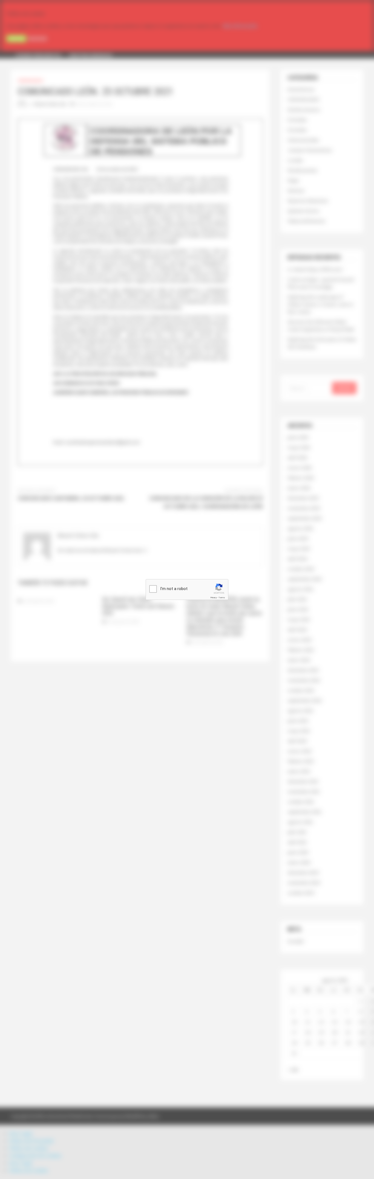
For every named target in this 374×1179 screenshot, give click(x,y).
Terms (221, 597)
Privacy (213, 597)
